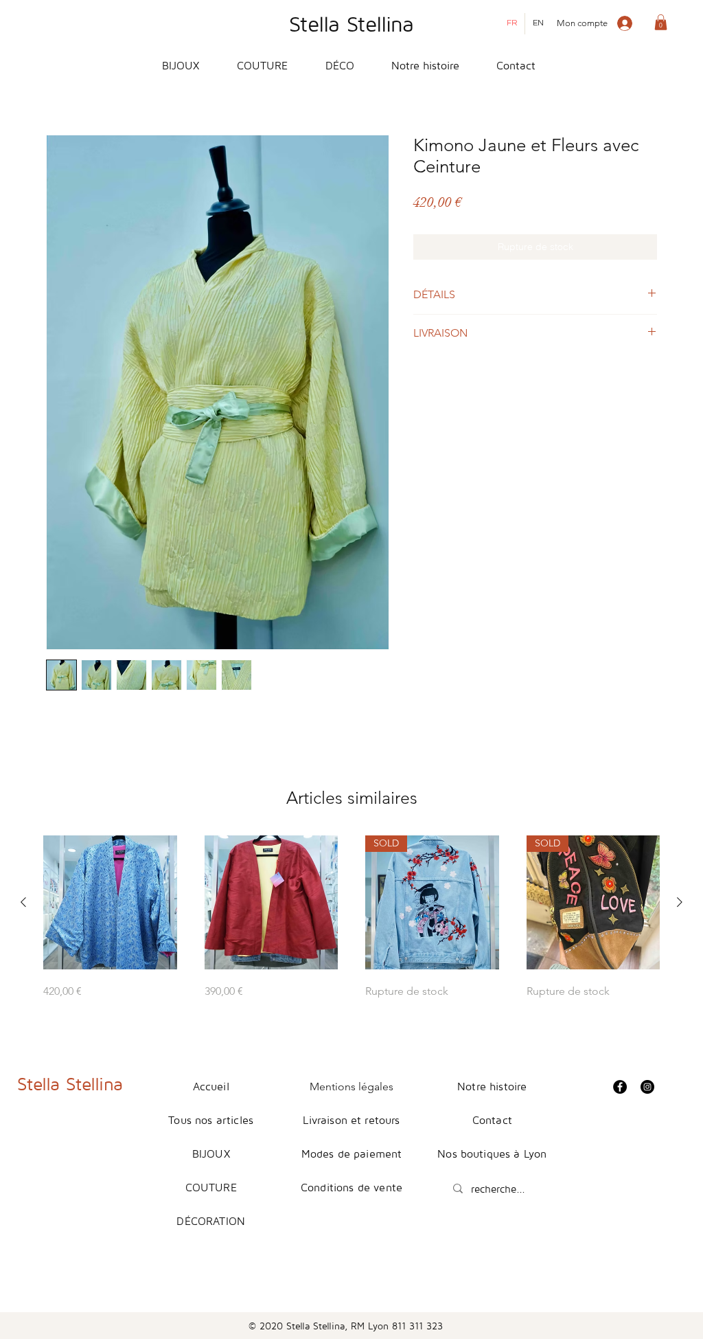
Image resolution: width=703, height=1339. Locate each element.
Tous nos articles (210, 1120)
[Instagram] (647, 1087)
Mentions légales (351, 1086)
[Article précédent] (23, 902)
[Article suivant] (679, 902)
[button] (660, 22)
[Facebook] (620, 1087)
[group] (351, 917)
